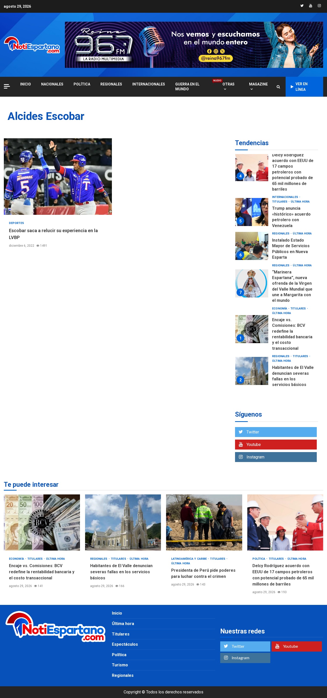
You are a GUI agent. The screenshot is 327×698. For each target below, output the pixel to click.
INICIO (25, 84)
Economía (280, 308)
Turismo (120, 665)
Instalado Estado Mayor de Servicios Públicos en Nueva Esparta (251, 246)
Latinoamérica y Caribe (189, 558)
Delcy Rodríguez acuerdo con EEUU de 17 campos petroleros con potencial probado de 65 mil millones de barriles (251, 167)
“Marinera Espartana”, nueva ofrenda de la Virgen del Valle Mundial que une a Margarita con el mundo (251, 283)
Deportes (16, 223)
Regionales (111, 84)
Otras (229, 84)
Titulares (280, 201)
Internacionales (148, 84)
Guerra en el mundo (193, 86)
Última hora (300, 201)
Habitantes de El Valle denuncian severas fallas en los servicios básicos (251, 371)
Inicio (117, 613)
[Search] (278, 87)
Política (82, 84)
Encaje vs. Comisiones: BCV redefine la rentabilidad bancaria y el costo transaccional (251, 329)
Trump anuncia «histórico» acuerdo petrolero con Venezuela (251, 212)
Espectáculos (125, 644)
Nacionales (52, 84)
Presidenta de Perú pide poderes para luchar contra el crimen (204, 522)
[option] (276, 168)
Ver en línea (302, 87)
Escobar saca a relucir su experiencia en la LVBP (58, 176)
